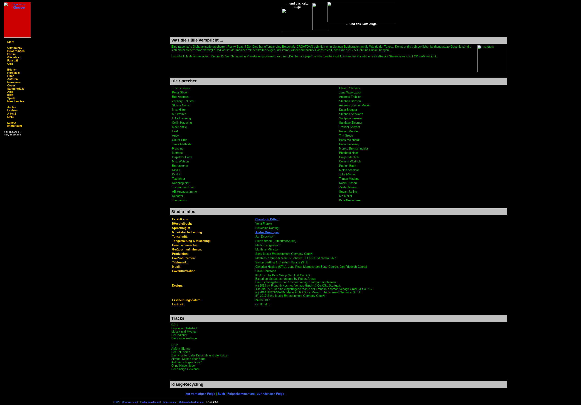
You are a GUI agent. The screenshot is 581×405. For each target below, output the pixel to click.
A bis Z (11, 113)
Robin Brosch (348, 183)
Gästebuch (14, 57)
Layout (11, 122)
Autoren (12, 79)
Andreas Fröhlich (350, 96)
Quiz (10, 63)
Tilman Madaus (349, 178)
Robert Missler (348, 131)
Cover (11, 85)
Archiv (11, 107)
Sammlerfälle (16, 88)
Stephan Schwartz (351, 114)
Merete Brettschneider (353, 148)
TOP (116, 402)
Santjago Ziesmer (350, 118)
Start (10, 42)
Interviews (14, 82)
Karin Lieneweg (349, 144)
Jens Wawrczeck (350, 92)
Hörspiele (13, 72)
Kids (10, 95)
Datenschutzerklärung (191, 402)
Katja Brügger (348, 109)
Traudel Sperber (349, 127)
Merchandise (15, 101)
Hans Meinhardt (349, 140)
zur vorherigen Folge (200, 393)
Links (10, 116)
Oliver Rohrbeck (349, 88)
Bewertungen (16, 51)
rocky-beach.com (150, 402)
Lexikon (12, 110)
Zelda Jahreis (348, 187)
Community (14, 47)
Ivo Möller (345, 196)
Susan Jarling (348, 191)
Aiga (10, 91)
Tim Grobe (346, 135)
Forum (11, 54)
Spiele (11, 98)
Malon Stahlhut (349, 170)
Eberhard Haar (348, 153)
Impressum (14, 126)
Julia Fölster (347, 174)
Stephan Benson (350, 101)
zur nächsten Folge (270, 393)
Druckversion (129, 402)
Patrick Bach (347, 165)
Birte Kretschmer (350, 200)
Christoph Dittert (266, 219)
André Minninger (267, 232)
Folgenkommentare (241, 393)
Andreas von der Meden (354, 105)
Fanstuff (12, 60)
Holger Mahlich (349, 157)
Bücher (12, 69)
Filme (10, 76)
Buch (221, 393)
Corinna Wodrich (350, 161)
